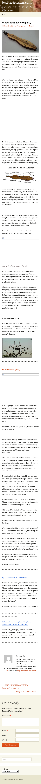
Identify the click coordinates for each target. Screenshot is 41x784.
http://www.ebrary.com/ (11, 369)
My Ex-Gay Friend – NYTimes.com (14, 577)
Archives (5, 769)
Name (5, 731)
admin (32, 26)
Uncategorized (21, 26)
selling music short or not (27, 691)
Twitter (6, 671)
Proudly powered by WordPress (12, 780)
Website (5, 740)
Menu (4, 14)
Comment (6, 716)
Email (5, 735)
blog (18, 671)
